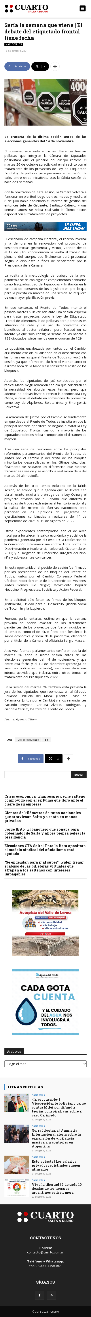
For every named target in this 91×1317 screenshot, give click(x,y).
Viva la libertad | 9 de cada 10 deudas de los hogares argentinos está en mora (57, 1188)
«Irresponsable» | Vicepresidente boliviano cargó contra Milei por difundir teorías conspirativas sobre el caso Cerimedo (59, 1107)
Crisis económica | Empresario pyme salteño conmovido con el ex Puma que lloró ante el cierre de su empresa (44, 800)
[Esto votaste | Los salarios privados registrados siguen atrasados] (16, 1165)
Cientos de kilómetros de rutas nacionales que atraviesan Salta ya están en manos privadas (42, 816)
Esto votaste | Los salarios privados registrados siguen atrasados (56, 1165)
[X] (51, 1295)
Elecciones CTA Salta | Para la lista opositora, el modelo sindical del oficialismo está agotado (45, 849)
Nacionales (14, 44)
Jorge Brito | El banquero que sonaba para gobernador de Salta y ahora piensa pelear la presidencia (44, 833)
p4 (46, 739)
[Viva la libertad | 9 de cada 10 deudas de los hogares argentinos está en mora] (16, 1188)
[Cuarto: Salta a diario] (33, 8)
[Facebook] (39, 1295)
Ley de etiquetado (28, 739)
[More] (55, 66)
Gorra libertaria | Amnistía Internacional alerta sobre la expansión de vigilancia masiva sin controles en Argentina (56, 1138)
